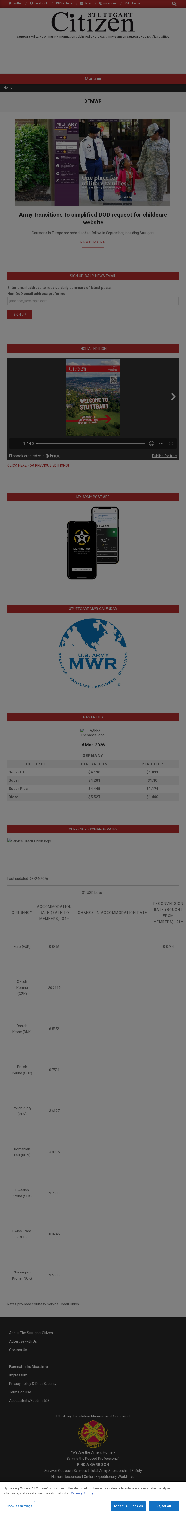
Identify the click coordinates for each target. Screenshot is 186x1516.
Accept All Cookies (128, 1506)
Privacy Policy (82, 1493)
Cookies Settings (19, 1506)
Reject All (163, 1506)
